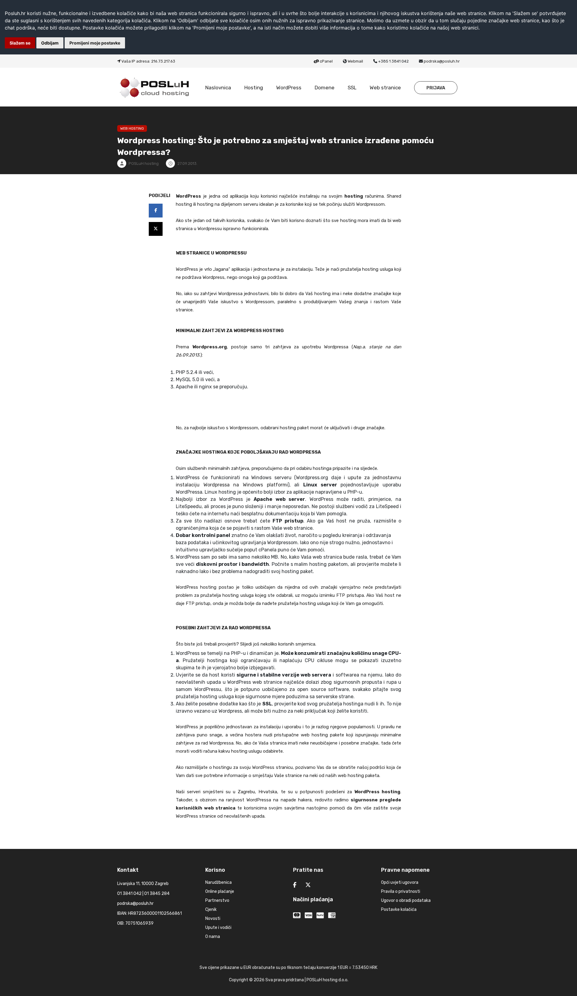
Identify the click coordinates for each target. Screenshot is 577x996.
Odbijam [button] (50, 42)
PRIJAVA (435, 88)
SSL (352, 88)
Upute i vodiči (218, 927)
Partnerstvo (217, 900)
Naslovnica (218, 88)
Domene (324, 88)
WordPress (288, 88)
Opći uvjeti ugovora (399, 882)
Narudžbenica (218, 882)
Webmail (355, 61)
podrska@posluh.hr (442, 61)
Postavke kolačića (399, 909)
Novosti (212, 918)
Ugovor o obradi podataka (406, 900)
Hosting (253, 88)
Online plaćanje (219, 891)
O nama (212, 936)
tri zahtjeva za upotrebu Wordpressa (306, 347)
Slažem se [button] (20, 42)
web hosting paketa (358, 775)
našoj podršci (371, 767)
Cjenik (211, 909)
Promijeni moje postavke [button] (94, 42)
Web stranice (385, 88)
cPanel (326, 61)
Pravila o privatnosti (400, 891)
